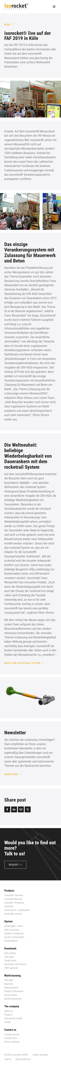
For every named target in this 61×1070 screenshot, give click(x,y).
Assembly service (13, 913)
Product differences (14, 991)
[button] (53, 211)
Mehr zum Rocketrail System (22, 663)
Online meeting (11, 1041)
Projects (8, 1014)
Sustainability (11, 940)
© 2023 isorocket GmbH (16, 1054)
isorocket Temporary (14, 902)
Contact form (10, 1038)
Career (7, 1022)
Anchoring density (13, 998)
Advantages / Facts (13, 926)
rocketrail (8, 906)
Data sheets (10, 953)
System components (14, 937)
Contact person (11, 1034)
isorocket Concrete (13, 895)
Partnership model (13, 1018)
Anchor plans (10, 994)
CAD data (8, 956)
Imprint (7, 1059)
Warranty (8, 983)
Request (14, 864)
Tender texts (10, 960)
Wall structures (11, 929)
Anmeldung (11, 774)
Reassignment (11, 987)
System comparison (14, 933)
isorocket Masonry (13, 898)
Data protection (23, 1059)
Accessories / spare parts (17, 909)
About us (8, 1010)
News (7, 24)
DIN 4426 (8, 980)
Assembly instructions (15, 964)
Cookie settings (40, 1054)
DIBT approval (11, 967)
